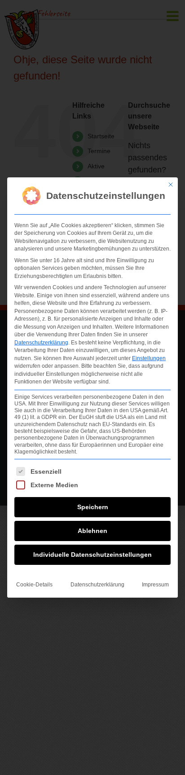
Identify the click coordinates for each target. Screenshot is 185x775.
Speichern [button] (92, 507)
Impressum (155, 584)
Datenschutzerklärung (41, 342)
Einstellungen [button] (149, 358)
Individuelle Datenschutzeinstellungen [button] (92, 554)
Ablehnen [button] (92, 530)
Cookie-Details (34, 584)
